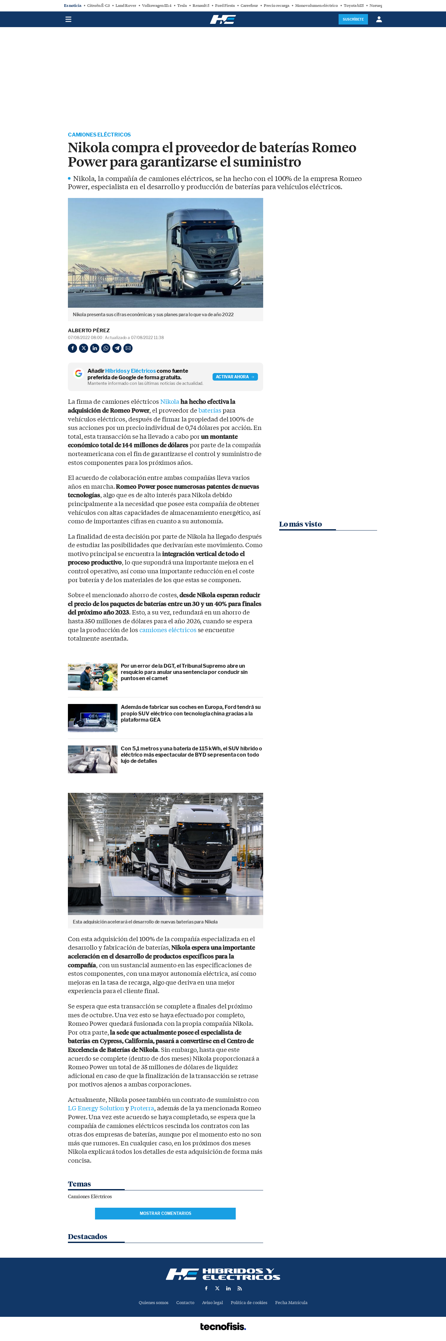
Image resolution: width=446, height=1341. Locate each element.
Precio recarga (276, 5)
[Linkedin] (94, 348)
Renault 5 (201, 5)
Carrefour (249, 5)
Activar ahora (232, 376)
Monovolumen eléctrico (316, 5)
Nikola (169, 401)
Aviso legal (212, 1302)
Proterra (142, 1108)
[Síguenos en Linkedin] (228, 1288)
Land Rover (126, 5)
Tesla (182, 5)
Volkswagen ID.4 (156, 5)
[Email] (128, 348)
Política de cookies (249, 1302)
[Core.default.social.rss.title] (239, 1288)
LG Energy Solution (96, 1108)
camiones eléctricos (168, 630)
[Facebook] (72, 348)
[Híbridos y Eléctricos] (223, 1274)
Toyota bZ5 (354, 5)
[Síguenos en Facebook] (206, 1288)
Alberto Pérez (89, 331)
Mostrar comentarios (165, 1213)
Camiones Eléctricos (99, 135)
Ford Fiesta (225, 5)
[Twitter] (83, 348)
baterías (210, 410)
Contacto (185, 1302)
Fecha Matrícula (291, 1302)
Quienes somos (153, 1302)
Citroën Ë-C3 (98, 5)
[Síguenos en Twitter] (217, 1288)
